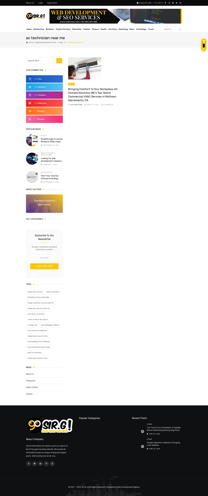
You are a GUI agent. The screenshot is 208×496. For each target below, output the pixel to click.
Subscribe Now (44, 266)
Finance (95, 29)
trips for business (35, 353)
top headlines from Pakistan (39, 341)
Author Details (32, 387)
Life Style (112, 29)
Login (40, 3)
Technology (141, 29)
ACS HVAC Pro (76, 105)
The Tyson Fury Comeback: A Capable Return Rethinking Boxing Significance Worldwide (164, 430)
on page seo (32, 325)
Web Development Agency (128, 487)
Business (50, 29)
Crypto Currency (63, 29)
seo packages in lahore (50, 325)
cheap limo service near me (38, 308)
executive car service (36, 314)
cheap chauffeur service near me (41, 303)
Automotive (38, 29)
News (132, 29)
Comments (108, 105)
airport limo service (35, 292)
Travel (151, 29)
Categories (30, 381)
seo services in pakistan (37, 330)
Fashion (86, 29)
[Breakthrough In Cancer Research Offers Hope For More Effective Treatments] (32, 140)
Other (149, 424)
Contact (29, 394)
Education (76, 29)
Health (104, 29)
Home (29, 29)
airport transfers (52, 292)
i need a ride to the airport (38, 319)
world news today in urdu (37, 358)
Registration (52, 3)
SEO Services (46, 172)
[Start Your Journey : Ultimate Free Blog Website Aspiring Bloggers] (32, 177)
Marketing (123, 29)
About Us (30, 3)
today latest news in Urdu (38, 336)
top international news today (39, 347)
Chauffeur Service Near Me (38, 297)
